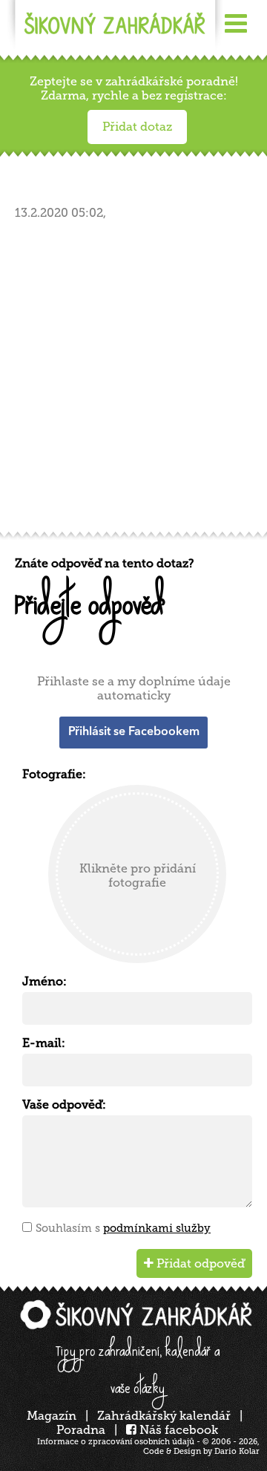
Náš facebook (177, 1430)
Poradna (80, 1430)
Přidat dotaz (137, 127)
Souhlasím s (123, 1228)
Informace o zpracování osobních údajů (115, 1441)
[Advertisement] (133, 380)
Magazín (51, 1416)
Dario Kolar (237, 1451)
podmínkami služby (157, 1228)
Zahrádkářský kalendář (164, 1416)
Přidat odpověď (199, 1263)
